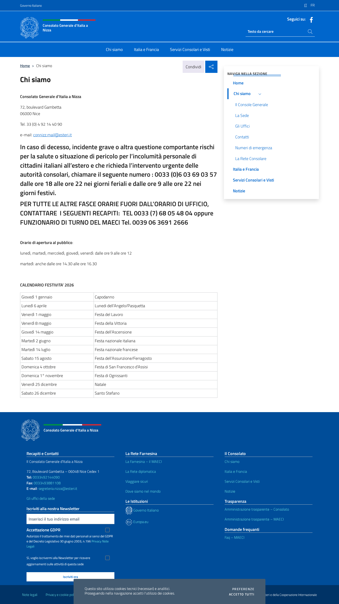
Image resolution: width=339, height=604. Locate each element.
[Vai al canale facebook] (310, 19)
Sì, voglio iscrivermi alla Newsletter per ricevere (58, 557)
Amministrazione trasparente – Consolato (257, 509)
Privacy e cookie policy (62, 594)
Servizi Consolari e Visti (242, 481)
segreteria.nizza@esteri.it (58, 488)
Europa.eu (140, 521)
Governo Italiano (31, 5)
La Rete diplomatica (140, 471)
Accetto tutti (241, 594)
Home (25, 65)
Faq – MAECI (234, 537)
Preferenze (243, 589)
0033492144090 (46, 477)
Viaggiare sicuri (136, 481)
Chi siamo (232, 461)
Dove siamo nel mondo (143, 491)
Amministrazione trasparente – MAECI (254, 519)
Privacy (96, 541)
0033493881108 (47, 483)
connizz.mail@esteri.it (52, 135)
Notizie (230, 491)
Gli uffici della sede (41, 498)
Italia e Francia (236, 471)
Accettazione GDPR (43, 530)
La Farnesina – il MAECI (143, 461)
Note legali (29, 594)
